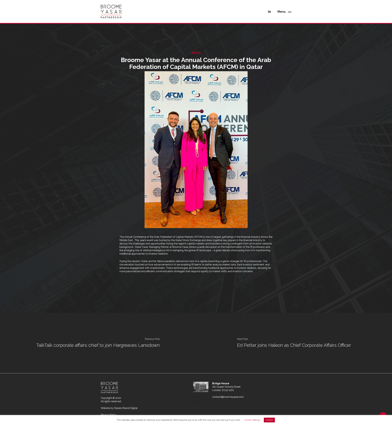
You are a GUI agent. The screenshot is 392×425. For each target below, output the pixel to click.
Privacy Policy (109, 414)
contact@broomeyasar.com (228, 396)
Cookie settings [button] (252, 420)
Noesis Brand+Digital (126, 408)
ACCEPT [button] (269, 420)
